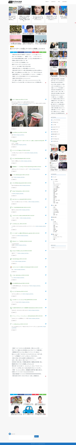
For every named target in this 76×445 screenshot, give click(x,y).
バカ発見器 (55, 209)
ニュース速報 (54, 179)
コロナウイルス (56, 185)
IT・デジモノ (56, 181)
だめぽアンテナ (55, 129)
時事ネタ (55, 197)
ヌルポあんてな (55, 131)
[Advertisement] (28, 90)
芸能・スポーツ (55, 234)
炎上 (54, 213)
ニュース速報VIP (57, 187)
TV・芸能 (55, 235)
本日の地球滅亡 (56, 212)
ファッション (56, 224)
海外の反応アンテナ (56, 134)
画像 (54, 239)
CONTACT (53, 1)
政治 (54, 195)
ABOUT (47, 1)
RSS (59, 1)
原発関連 (55, 191)
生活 (53, 219)
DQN (54, 207)
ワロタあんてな (55, 122)
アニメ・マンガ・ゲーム (58, 236)
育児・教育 (55, 230)
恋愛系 (55, 229)
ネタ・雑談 (54, 205)
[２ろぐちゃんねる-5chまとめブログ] (15, 3)
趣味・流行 (55, 214)
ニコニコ (55, 208)
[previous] (10, 14)
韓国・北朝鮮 (56, 202)
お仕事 (55, 221)
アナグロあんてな (55, 138)
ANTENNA (65, 1)
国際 (54, 192)
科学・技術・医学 (57, 200)
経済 (54, 201)
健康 (54, 225)
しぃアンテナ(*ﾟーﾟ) (56, 119)
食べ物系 (55, 231)
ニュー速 (54, 124)
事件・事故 (55, 190)
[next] (66, 14)
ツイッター (12, 46)
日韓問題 (55, 196)
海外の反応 (54, 217)
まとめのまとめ (55, 141)
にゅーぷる (54, 136)
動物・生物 (55, 226)
